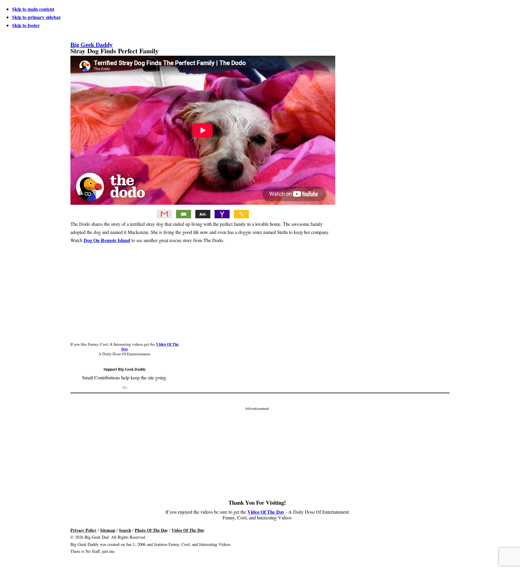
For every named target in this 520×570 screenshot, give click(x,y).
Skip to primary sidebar (36, 17)
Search (125, 530)
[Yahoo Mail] (222, 214)
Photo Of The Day (151, 530)
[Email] (183, 214)
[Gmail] (164, 214)
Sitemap (107, 530)
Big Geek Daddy (91, 44)
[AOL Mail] (202, 214)
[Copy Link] (241, 214)
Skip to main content (33, 8)
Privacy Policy (83, 530)
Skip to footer (26, 25)
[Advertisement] (257, 454)
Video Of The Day (265, 511)
